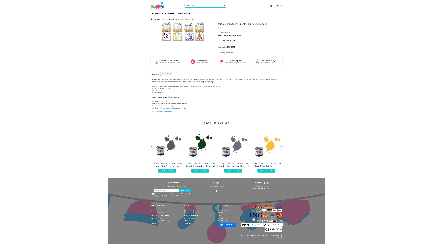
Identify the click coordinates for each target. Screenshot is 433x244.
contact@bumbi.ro (261, 189)
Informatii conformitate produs (162, 112)
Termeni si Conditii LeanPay (160, 221)
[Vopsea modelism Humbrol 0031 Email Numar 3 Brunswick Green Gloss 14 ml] (200, 145)
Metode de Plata (189, 210)
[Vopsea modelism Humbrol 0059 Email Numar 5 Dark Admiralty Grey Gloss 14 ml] (233, 145)
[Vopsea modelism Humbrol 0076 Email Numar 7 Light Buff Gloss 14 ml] (266, 145)
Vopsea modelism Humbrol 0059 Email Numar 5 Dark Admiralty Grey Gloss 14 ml (233, 164)
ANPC (186, 221)
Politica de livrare (156, 218)
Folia (219, 27)
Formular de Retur (190, 218)
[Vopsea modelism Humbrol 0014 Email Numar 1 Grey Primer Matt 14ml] (167, 145)
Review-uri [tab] (166, 74)
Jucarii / (160, 19)
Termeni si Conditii (157, 213)
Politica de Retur (189, 213)
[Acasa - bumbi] (165, 6)
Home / (153, 19)
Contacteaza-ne (229, 224)
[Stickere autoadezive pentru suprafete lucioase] (183, 31)
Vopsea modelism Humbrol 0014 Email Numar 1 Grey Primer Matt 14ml (167, 164)
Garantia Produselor (191, 216)
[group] (183, 31)
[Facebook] (217, 191)
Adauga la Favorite (226, 53)
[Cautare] (224, 6)
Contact (153, 224)
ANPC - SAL (188, 224)
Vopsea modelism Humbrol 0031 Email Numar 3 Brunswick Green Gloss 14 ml (200, 164)
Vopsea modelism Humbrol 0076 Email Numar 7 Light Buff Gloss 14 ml (266, 164)
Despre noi (154, 210)
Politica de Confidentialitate (175, 196)
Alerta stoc (230, 41)
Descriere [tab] (155, 74)
